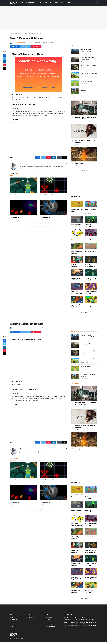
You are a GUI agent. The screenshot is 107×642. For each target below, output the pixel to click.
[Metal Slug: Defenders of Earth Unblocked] (91, 259)
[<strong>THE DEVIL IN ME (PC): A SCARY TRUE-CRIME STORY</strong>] (84, 131)
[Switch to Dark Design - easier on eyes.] (94, 2)
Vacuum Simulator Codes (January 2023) (89, 74)
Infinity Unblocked (14, 217)
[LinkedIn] (4, 61)
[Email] (4, 68)
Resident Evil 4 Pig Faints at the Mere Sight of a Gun (88, 58)
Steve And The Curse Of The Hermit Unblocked (90, 211)
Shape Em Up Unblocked (46, 195)
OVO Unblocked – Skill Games (77, 210)
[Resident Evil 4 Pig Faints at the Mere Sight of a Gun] (75, 59)
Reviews (63, 3)
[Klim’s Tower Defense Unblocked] (91, 232)
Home (22, 3)
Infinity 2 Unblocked (45, 217)
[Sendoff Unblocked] (77, 219)
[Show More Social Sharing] (42, 46)
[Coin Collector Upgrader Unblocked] (77, 232)
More (69, 3)
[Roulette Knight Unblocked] (77, 272)
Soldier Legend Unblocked (89, 306)
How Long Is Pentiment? (81, 163)
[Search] (96, 2)
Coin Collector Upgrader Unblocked (76, 239)
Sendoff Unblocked (76, 225)
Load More (84, 312)
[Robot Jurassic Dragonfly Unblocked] (77, 286)
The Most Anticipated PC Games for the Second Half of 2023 (85, 118)
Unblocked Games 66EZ (86, 81)
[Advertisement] (53, 18)
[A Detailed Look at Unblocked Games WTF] (75, 91)
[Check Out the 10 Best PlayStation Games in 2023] (75, 51)
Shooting (20, 42)
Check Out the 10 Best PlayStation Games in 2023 (87, 50)
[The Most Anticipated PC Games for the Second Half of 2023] (84, 108)
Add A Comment (38, 225)
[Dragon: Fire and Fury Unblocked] (91, 286)
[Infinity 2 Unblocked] (53, 207)
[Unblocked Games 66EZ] (75, 83)
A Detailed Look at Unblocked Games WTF (88, 90)
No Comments (38, 42)
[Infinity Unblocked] (23, 207)
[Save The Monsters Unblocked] (23, 185)
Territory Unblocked (90, 251)
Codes (57, 3)
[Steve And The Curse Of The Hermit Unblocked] (91, 204)
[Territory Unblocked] (91, 246)
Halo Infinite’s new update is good (89, 65)
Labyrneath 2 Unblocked (88, 225)
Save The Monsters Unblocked (18, 195)
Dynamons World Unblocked (75, 306)
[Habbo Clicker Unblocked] (77, 259)
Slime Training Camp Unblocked (76, 252)
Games (51, 3)
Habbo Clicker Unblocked (75, 266)
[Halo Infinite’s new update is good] (75, 67)
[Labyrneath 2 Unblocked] (91, 219)
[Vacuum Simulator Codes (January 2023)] (75, 75)
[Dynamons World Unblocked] (77, 299)
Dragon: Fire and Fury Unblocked (91, 292)
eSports (38, 3)
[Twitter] (4, 58)
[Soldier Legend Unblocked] (91, 299)
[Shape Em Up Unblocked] (53, 185)
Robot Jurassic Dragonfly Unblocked (76, 292)
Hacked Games (30, 3)
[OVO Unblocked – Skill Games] (77, 204)
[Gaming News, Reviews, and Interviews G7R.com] (13, 3)
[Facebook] (4, 55)
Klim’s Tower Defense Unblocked (91, 239)
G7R (15, 42)
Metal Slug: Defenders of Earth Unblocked (91, 266)
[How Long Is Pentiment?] (84, 154)
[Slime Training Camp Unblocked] (77, 246)
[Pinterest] (4, 64)
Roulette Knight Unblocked (75, 279)
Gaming (45, 3)
